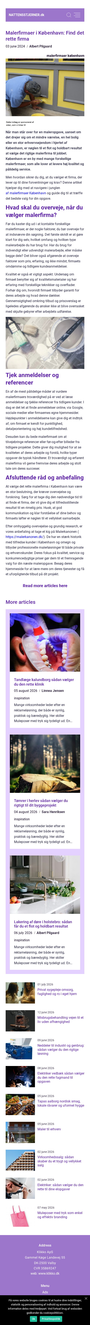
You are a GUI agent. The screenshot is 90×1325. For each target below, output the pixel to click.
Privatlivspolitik (51, 1319)
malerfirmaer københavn (65, 56)
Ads (45, 1292)
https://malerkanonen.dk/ (25, 537)
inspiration (22, 698)
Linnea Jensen (53, 691)
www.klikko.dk (48, 1273)
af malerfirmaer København (26, 193)
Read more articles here (45, 585)
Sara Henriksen (53, 812)
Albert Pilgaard (40, 46)
